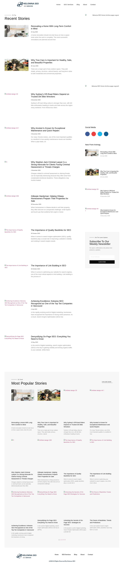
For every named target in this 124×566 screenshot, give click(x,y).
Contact (93, 4)
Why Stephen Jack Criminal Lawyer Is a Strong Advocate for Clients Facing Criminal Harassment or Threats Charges (50, 164)
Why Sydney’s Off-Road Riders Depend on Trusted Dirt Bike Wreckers (50, 95)
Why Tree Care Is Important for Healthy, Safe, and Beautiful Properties (51, 61)
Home (58, 4)
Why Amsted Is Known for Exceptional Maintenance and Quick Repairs (48, 129)
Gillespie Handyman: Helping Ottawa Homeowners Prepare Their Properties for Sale (49, 198)
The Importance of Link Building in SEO (48, 265)
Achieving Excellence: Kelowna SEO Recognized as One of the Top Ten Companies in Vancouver (51, 303)
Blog (78, 4)
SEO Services (68, 4)
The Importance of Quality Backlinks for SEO (51, 230)
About (85, 4)
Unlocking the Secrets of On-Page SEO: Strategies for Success (73, 522)
